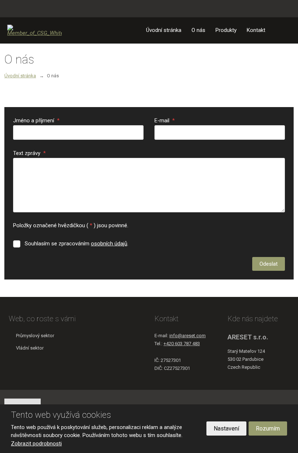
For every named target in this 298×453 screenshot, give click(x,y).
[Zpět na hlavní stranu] (34, 30)
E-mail (164, 120)
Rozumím (268, 428)
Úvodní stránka (163, 30)
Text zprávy (29, 153)
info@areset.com (187, 335)
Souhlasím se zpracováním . (76, 243)
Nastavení (226, 428)
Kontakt (256, 30)
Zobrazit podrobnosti (36, 443)
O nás (198, 30)
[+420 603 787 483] (10, 8)
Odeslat (268, 264)
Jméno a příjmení (36, 120)
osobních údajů (109, 243)
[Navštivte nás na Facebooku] (288, 8)
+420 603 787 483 (182, 343)
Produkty (226, 30)
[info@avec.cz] (18, 8)
